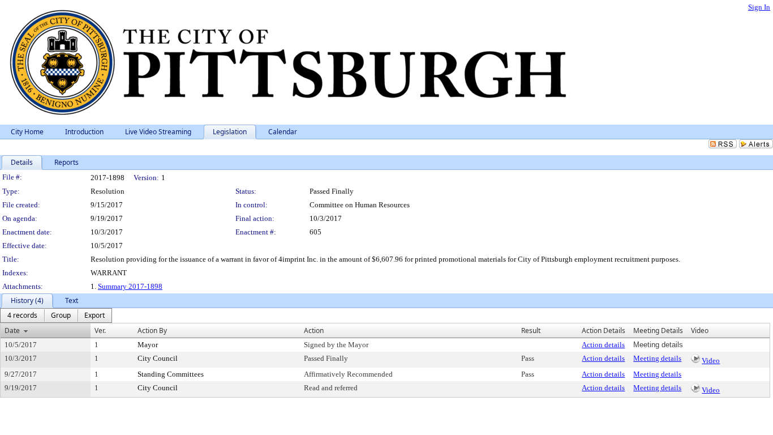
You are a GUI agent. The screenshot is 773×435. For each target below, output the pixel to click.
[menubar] (56, 315)
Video (711, 360)
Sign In (759, 7)
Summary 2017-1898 (130, 286)
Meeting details (657, 358)
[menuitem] (22, 315)
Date (12, 330)
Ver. (100, 330)
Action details (603, 344)
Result (530, 330)
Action (314, 330)
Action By (152, 330)
